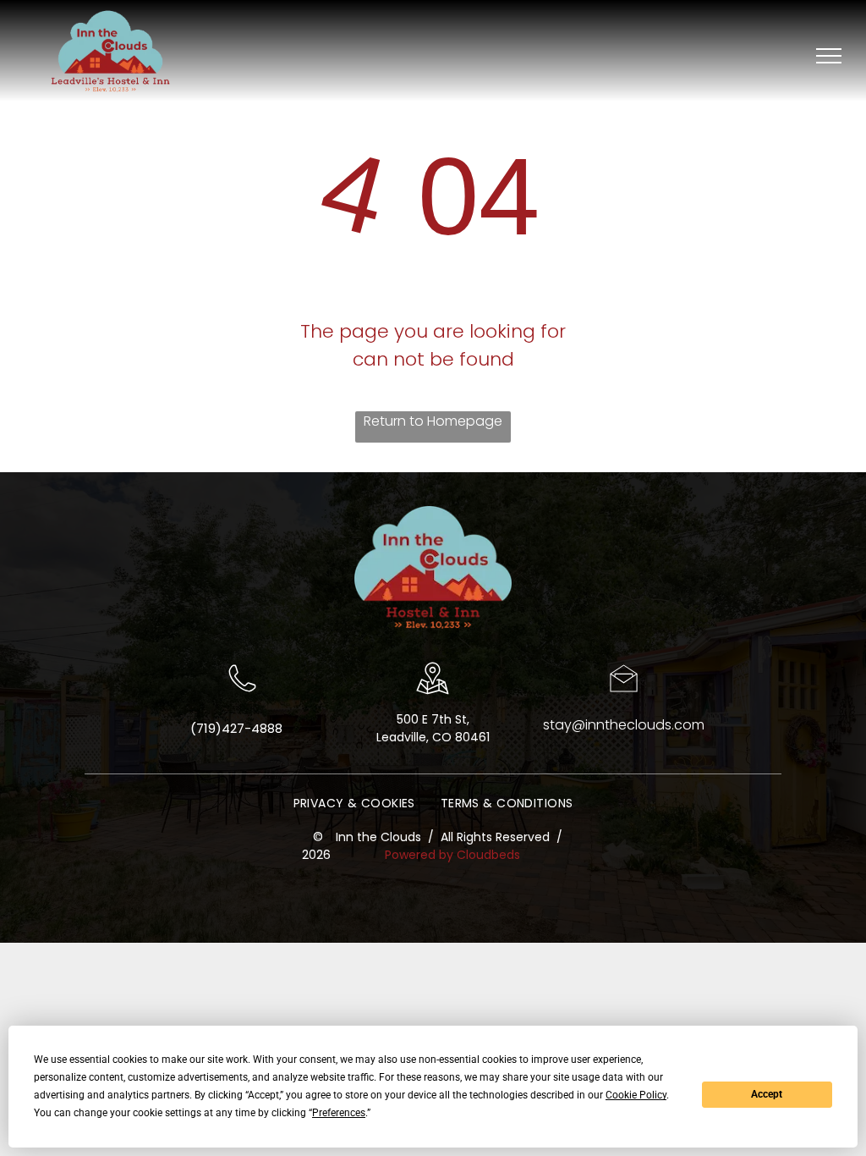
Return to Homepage (433, 421)
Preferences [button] (338, 1113)
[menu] (829, 56)
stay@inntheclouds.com (623, 725)
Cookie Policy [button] (636, 1095)
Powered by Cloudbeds (452, 854)
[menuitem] (354, 803)
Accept (766, 1094)
